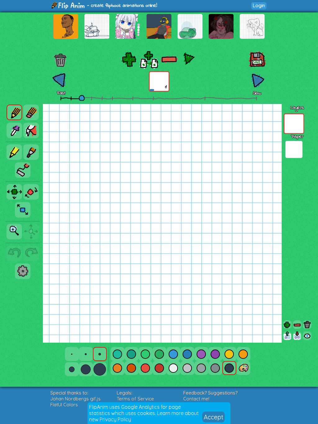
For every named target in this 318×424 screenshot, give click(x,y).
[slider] (82, 98)
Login (259, 5)
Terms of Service (135, 399)
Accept (213, 417)
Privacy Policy (115, 419)
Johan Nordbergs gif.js (75, 399)
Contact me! (196, 399)
